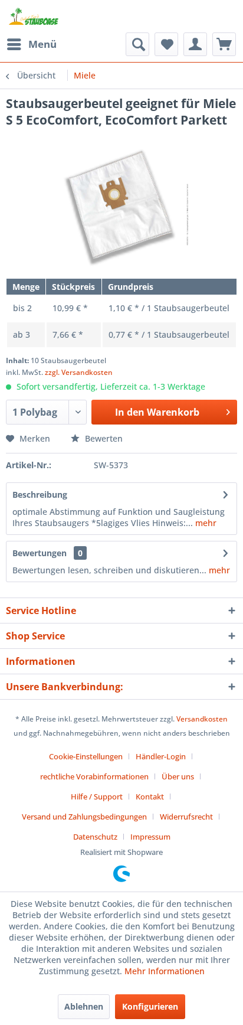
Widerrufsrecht (186, 816)
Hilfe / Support (97, 796)
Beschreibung (39, 494)
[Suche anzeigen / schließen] (137, 44)
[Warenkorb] (224, 44)
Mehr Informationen (164, 971)
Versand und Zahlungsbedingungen (84, 816)
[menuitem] (31, 44)
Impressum (150, 836)
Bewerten (103, 438)
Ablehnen (83, 1006)
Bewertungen (39, 553)
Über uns (178, 776)
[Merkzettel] (166, 44)
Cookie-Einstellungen (86, 756)
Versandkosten (202, 719)
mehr (204, 522)
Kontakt (150, 796)
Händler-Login (161, 756)
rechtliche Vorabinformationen (94, 776)
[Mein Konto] (195, 44)
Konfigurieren (150, 1006)
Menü (42, 44)
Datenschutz (95, 836)
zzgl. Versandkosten (79, 372)
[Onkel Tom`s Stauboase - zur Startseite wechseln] (34, 16)
